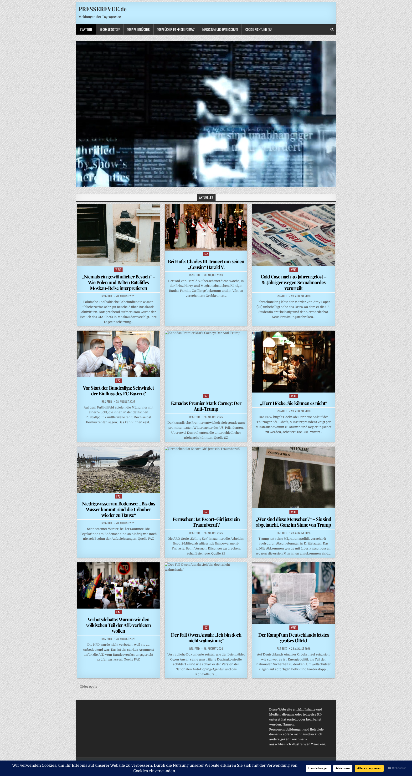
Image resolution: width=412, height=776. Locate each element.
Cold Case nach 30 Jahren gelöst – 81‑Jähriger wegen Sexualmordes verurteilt (293, 282)
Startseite (86, 29)
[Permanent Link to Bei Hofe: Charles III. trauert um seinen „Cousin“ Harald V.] (206, 227)
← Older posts (86, 686)
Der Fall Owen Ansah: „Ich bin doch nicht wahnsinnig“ (206, 637)
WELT (118, 269)
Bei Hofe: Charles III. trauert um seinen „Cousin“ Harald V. (206, 264)
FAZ (206, 254)
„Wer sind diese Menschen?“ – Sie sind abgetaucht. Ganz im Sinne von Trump (293, 522)
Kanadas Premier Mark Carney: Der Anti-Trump (206, 406)
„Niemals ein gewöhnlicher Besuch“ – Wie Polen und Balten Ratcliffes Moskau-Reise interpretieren (118, 282)
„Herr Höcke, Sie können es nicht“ (293, 403)
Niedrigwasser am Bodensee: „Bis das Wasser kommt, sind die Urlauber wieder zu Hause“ (118, 509)
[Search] (332, 29)
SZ (206, 396)
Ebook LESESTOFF (110, 29)
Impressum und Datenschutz (220, 29)
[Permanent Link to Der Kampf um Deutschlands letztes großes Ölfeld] (293, 593)
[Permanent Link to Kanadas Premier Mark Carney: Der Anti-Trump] (206, 361)
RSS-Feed (107, 296)
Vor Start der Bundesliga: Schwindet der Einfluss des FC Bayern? (118, 390)
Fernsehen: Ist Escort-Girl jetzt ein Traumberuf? (206, 522)
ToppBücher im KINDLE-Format (176, 29)
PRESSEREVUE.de (102, 9)
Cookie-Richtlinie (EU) (258, 29)
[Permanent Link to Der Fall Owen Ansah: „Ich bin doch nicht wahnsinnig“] (206, 593)
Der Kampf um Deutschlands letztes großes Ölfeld (293, 637)
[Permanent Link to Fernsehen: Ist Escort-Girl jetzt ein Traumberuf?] (206, 477)
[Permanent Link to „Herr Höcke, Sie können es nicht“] (293, 361)
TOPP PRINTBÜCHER (138, 29)
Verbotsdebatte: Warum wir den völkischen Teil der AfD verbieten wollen (118, 625)
